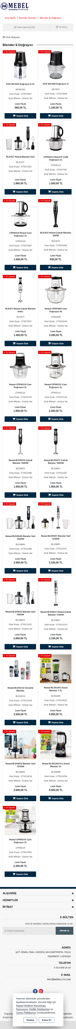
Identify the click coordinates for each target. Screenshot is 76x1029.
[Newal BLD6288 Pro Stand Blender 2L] (56, 744)
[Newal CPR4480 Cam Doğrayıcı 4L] (56, 289)
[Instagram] (41, 991)
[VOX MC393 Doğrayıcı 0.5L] (20, 64)
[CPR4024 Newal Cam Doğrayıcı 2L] (20, 213)
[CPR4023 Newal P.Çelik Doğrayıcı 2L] (56, 138)
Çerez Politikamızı (26, 1012)
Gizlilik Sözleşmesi (39, 1009)
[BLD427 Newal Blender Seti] (20, 137)
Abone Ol (65, 930)
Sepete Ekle (22, 116)
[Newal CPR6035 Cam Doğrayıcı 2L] (20, 820)
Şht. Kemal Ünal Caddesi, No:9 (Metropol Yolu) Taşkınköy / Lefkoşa (43, 954)
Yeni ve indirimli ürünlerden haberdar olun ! (49, 924)
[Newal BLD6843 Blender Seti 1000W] (20, 592)
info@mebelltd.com (59, 979)
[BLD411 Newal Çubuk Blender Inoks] (20, 289)
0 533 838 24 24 (62, 967)
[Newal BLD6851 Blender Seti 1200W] (55, 517)
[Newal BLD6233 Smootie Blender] (20, 668)
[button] (62, 27)
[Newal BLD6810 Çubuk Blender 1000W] (20, 441)
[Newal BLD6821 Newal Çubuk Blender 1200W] (56, 592)
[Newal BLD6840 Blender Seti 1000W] (20, 517)
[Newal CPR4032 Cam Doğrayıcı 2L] (55, 365)
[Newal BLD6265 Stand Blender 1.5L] (55, 668)
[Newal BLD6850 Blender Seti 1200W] (20, 744)
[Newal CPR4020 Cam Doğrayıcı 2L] (20, 365)
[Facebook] (35, 991)
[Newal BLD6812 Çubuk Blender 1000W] (56, 441)
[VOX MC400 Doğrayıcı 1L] (55, 64)
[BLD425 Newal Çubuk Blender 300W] (55, 213)
